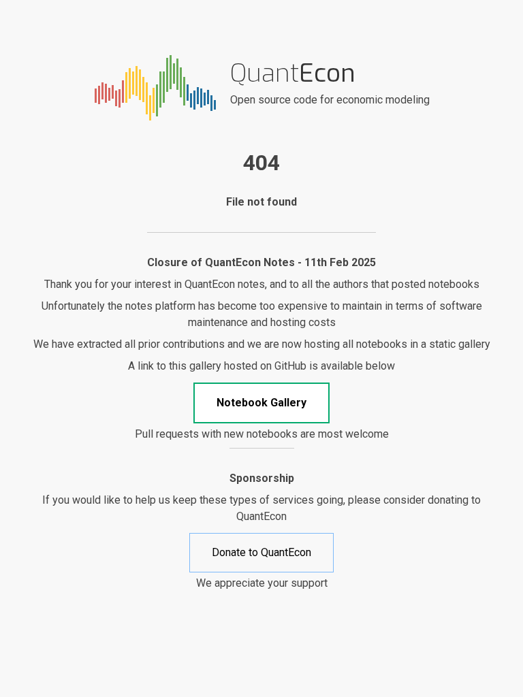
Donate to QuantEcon (261, 552)
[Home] (155, 86)
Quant (292, 73)
